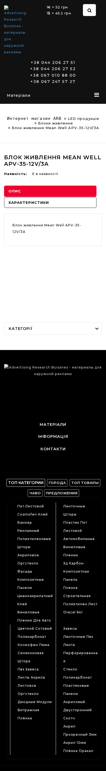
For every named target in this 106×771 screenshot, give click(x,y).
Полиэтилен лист (80, 604)
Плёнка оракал (78, 751)
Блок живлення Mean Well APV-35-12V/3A (55, 128)
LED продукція (83, 118)
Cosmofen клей (32, 514)
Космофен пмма (33, 645)
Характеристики (28, 202)
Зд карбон (73, 563)
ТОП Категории (25, 482)
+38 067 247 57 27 (53, 82)
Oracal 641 (73, 612)
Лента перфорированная (80, 653)
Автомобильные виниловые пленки (79, 547)
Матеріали (18, 95)
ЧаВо (35, 493)
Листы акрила (31, 677)
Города (57, 482)
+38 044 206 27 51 (53, 63)
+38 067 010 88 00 (53, 75)
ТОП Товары (85, 482)
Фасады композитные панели (30, 579)
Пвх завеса (28, 669)
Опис (14, 191)
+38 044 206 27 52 (53, 69)
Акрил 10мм (74, 743)
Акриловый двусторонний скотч (77, 710)
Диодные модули (35, 702)
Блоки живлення (55, 123)
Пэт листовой (30, 506)
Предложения (61, 493)
